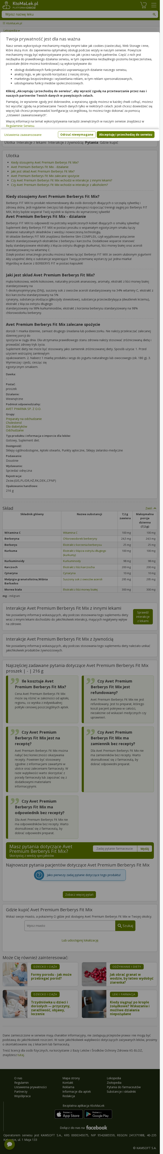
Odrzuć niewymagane (76, 134)
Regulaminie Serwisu (20, 126)
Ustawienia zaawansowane (23, 135)
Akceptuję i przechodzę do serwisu (125, 134)
